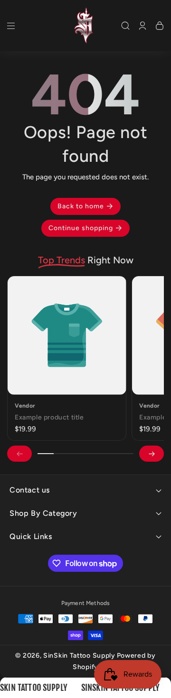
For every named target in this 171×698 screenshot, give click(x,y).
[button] (10, 28)
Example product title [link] (49, 417)
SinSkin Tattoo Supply (79, 655)
